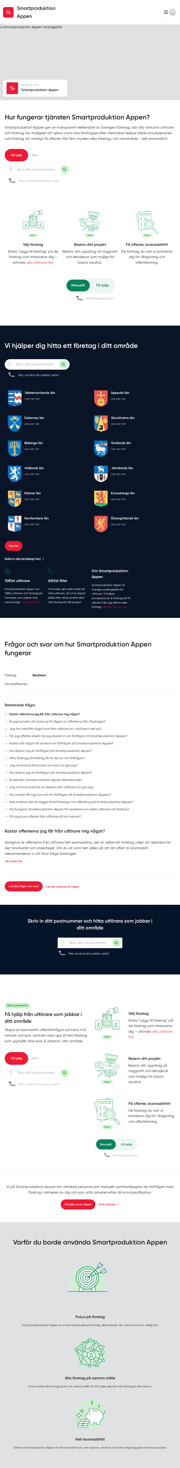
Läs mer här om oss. (114, 606)
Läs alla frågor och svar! (24, 886)
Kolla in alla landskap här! (23, 559)
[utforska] (33, 223)
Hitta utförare (107, 1204)
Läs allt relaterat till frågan (62, 886)
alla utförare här (39, 262)
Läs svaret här (13, 861)
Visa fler (14, 546)
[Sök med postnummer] (64, 169)
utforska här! (31, 602)
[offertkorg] (146, 223)
